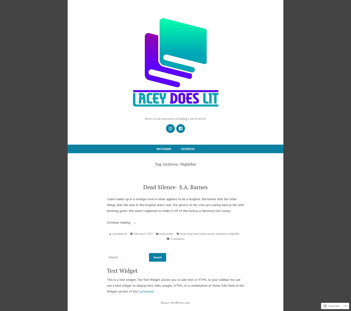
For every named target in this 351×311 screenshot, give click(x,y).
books (211, 233)
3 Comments (177, 239)
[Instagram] (170, 128)
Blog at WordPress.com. (175, 302)
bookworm (222, 233)
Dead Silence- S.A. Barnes (175, 187)
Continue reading (119, 222)
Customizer (146, 291)
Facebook (188, 149)
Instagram (163, 149)
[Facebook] (180, 128)
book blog (186, 233)
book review (166, 233)
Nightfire (234, 233)
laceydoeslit (119, 233)
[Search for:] (128, 257)
